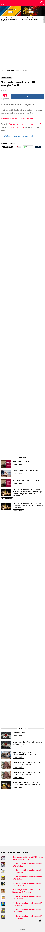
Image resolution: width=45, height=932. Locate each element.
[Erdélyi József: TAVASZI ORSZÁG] (6, 473)
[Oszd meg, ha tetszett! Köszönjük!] (27, 96)
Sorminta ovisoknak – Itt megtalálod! (17, 119)
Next (44, 14)
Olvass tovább (18, 464)
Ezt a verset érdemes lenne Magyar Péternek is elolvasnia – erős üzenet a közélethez (28, 506)
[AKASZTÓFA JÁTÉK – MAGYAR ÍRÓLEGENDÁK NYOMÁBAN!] (31, 11)
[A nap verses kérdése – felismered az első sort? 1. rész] (6, 745)
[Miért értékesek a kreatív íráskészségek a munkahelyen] (6, 755)
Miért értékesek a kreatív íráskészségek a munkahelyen (25, 753)
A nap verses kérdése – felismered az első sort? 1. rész (28, 743)
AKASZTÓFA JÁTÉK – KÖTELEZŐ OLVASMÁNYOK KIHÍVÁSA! (9, 19)
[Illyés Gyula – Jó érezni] (6, 464)
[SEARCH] (42, 3)
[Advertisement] (22, 45)
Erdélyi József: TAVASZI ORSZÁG (25, 471)
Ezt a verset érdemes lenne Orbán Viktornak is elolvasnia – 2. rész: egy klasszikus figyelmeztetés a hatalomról (27, 493)
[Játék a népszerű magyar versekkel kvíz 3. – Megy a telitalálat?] (6, 765)
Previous (1, 14)
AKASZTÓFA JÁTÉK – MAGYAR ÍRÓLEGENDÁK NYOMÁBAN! (31, 18)
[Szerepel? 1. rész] (6, 735)
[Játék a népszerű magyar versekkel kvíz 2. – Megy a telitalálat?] (6, 775)
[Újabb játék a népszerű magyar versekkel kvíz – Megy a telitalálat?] (6, 785)
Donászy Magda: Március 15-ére (26, 480)
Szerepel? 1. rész (19, 733)
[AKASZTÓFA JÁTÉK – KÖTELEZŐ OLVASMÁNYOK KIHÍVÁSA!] (10, 11)
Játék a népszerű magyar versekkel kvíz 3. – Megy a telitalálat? (27, 763)
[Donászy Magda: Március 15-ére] (6, 483)
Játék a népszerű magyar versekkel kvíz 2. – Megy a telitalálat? (27, 773)
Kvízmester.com (17, 127)
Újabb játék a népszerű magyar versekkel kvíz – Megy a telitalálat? (27, 783)
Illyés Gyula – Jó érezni (22, 461)
